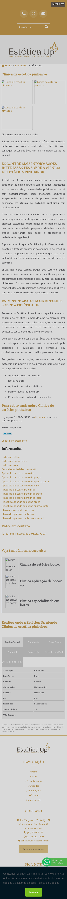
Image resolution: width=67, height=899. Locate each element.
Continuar (34, 892)
